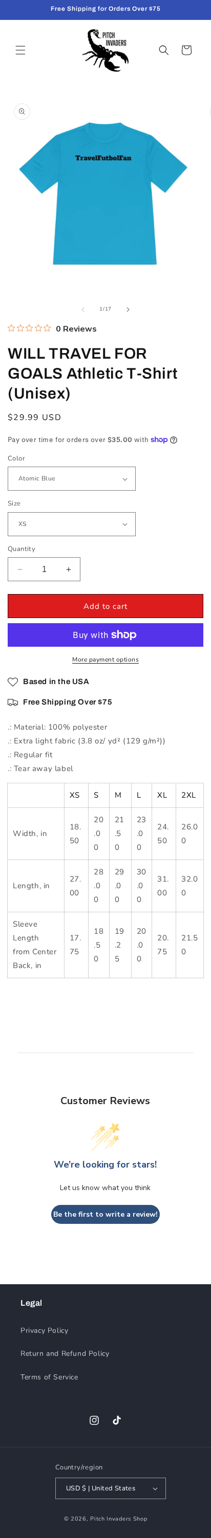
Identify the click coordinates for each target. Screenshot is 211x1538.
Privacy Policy (44, 1330)
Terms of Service (49, 1377)
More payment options (105, 659)
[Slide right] (128, 309)
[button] (20, 50)
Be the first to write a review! (105, 1214)
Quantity (21, 549)
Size (14, 503)
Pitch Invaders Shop (118, 1519)
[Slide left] (83, 309)
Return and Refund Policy (64, 1353)
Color (16, 458)
